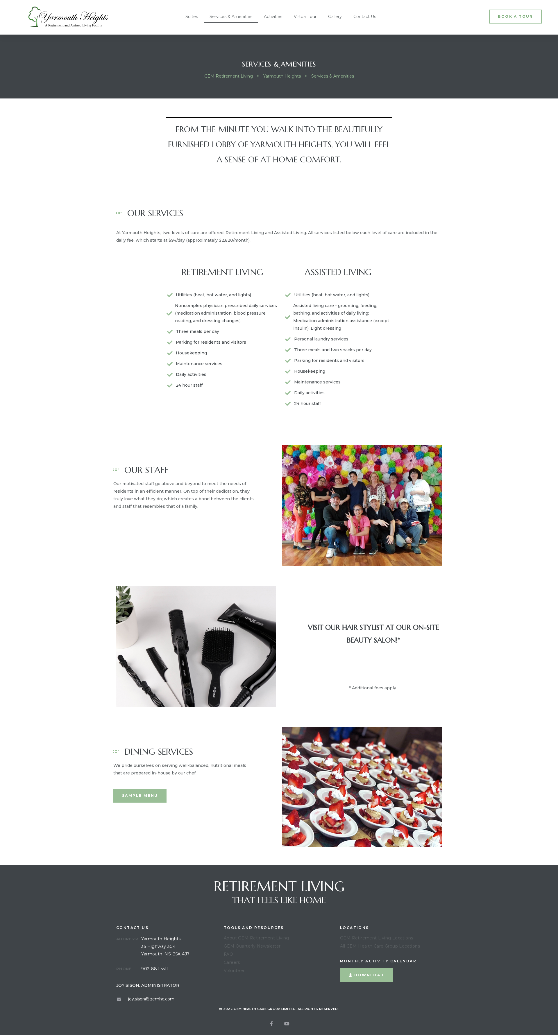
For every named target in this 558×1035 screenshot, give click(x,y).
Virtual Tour (305, 16)
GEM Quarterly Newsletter (252, 946)
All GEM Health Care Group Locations (380, 946)
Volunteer (234, 970)
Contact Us (364, 16)
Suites (191, 16)
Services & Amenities (231, 16)
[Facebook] (271, 1024)
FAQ (228, 954)
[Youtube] (287, 1024)
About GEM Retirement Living (256, 938)
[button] (515, 16)
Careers (232, 962)
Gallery (335, 16)
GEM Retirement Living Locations (376, 938)
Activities (273, 16)
